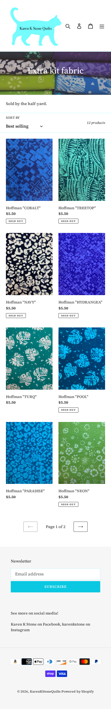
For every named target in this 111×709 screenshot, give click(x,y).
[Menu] (101, 26)
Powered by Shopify (77, 691)
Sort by (13, 118)
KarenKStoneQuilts (45, 691)
